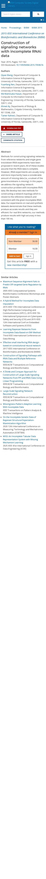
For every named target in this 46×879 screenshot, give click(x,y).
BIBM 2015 (37, 27)
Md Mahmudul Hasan (11, 93)
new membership (16, 264)
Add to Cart (14, 256)
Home (4, 27)
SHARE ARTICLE (13, 134)
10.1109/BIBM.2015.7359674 (29, 65)
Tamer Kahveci (8, 115)
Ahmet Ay (5, 106)
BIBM (26, 27)
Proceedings (15, 27)
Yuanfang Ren (8, 84)
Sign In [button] (33, 232)
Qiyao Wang (7, 75)
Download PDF (13, 128)
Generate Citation (12, 140)
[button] (42, 19)
